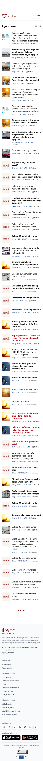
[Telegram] (25, 727)
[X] (14, 727)
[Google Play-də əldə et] (30, 737)
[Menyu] (38, 16)
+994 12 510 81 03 (8, 650)
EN (17, 757)
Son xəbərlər (6, 664)
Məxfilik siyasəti (7, 708)
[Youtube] (20, 727)
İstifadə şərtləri (7, 704)
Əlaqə (4, 684)
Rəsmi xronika (7, 668)
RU (26, 757)
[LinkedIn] (30, 727)
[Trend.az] (9, 16)
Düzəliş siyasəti (7, 691)
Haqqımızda (6, 677)
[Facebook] (9, 727)
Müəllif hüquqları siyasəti (11, 711)
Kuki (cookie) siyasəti (9, 715)
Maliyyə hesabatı (8, 695)
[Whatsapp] (4, 727)
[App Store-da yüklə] (11, 737)
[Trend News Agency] (8, 631)
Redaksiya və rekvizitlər (10, 681)
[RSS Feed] (35, 727)
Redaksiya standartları (10, 688)
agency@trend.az (8, 653)
